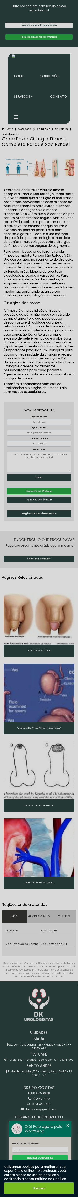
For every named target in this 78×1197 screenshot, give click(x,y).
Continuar (39, 1188)
